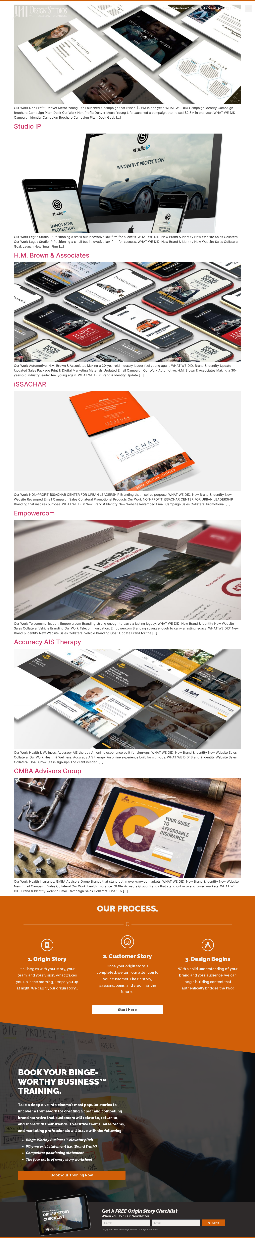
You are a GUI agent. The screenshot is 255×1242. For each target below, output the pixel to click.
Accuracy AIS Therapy (47, 642)
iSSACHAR (30, 384)
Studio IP (27, 126)
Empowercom (34, 513)
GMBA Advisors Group (47, 771)
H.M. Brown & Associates (51, 255)
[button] (248, 8)
